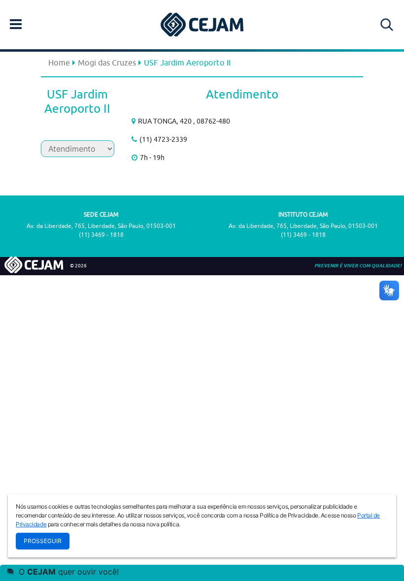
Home (59, 62)
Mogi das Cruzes (107, 62)
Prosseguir (43, 541)
